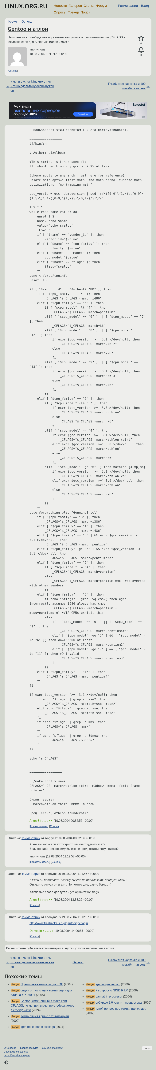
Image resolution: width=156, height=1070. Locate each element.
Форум (101, 6)
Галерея (75, 6)
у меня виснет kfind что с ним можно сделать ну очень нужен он (32, 86)
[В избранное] (141, 38)
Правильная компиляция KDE (42, 984)
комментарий (30, 838)
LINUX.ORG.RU (26, 6)
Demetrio (35, 930)
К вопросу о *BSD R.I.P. (112, 990)
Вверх (147, 1048)
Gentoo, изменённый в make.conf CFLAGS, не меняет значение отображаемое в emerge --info (42, 1005)
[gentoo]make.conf (108, 984)
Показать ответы (39, 862)
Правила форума (28, 1047)
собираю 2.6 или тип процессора (119, 1002)
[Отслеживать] (141, 49)
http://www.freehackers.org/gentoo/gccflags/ (58, 923)
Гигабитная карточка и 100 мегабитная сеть (127, 86)
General (26, 21)
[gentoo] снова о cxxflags (38, 1026)
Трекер (73, 12)
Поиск (85, 12)
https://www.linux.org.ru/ (17, 1055)
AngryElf (35, 820)
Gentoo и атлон (28, 28)
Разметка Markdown (52, 1047)
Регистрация (128, 6)
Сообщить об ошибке (16, 1051)
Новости (60, 6)
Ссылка (12, 70)
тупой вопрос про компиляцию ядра (121, 1008)
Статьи (89, 6)
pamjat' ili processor (109, 996)
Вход (145, 6)
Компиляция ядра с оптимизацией (45, 1016)
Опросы (60, 12)
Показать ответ (39, 826)
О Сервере (10, 1047)
